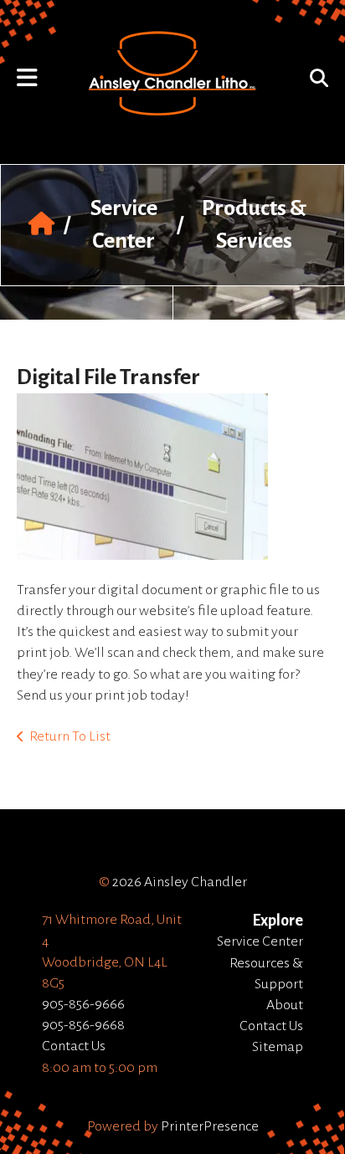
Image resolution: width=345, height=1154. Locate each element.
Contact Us (74, 1046)
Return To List (70, 736)
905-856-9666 (83, 1004)
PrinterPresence (210, 1126)
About (284, 1005)
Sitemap (277, 1046)
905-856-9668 (83, 1025)
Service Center (260, 941)
